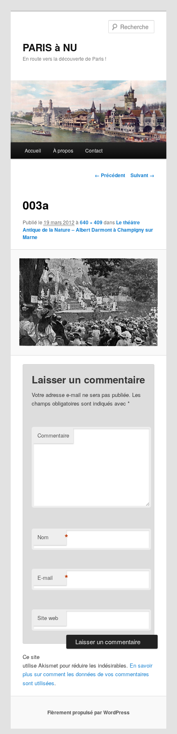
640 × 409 (91, 222)
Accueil (33, 150)
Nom (51, 537)
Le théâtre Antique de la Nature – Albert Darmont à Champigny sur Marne (88, 230)
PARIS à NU (50, 47)
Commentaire (53, 435)
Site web (47, 618)
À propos (63, 150)
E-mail (51, 577)
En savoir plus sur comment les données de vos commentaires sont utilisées (87, 673)
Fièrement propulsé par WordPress (88, 712)
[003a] (88, 302)
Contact (93, 150)
